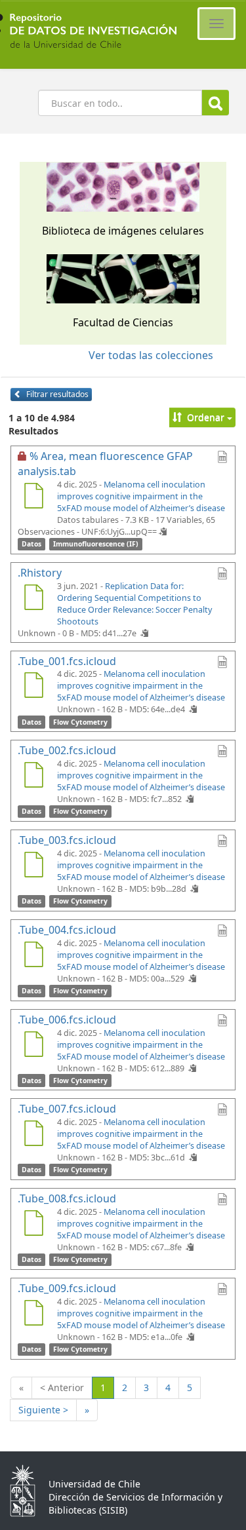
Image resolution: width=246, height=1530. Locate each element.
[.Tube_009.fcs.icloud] (33, 1314)
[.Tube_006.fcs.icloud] (33, 1045)
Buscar (215, 102)
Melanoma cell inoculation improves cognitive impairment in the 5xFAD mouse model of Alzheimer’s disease (141, 496)
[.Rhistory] (33, 599)
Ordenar (205, 417)
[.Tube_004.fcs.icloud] (33, 956)
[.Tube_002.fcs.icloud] (33, 776)
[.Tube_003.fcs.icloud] (33, 866)
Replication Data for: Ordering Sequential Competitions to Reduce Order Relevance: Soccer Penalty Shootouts (134, 604)
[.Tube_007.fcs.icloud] (33, 1135)
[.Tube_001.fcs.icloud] (33, 686)
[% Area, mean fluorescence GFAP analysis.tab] (33, 497)
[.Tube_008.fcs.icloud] (33, 1224)
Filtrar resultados (56, 394)
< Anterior (62, 1387)
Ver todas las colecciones (151, 355)
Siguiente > (43, 1410)
